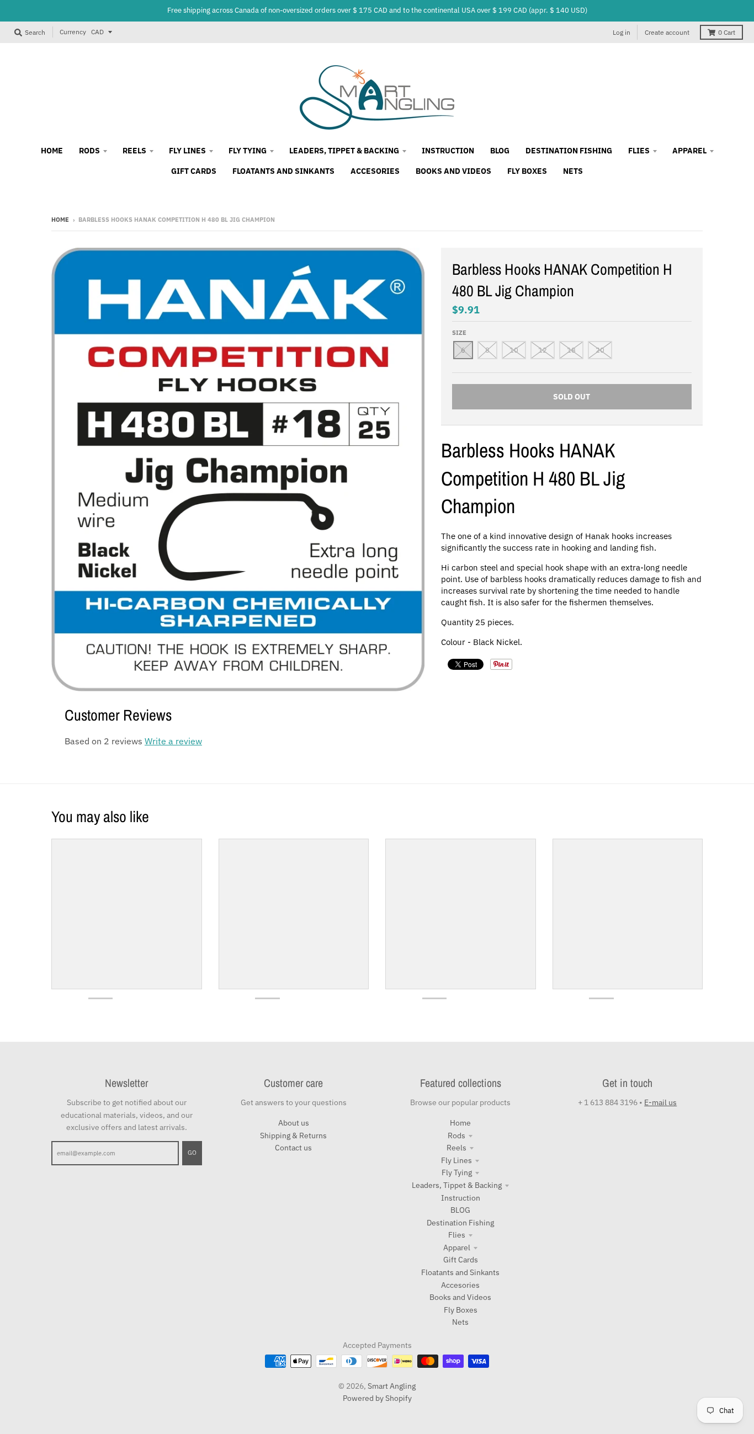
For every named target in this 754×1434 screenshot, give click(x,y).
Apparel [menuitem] (689, 151)
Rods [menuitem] (89, 151)
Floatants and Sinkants (460, 1272)
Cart (726, 32)
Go (192, 1152)
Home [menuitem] (52, 151)
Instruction (460, 1198)
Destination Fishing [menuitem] (568, 151)
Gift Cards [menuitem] (193, 171)
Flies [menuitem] (639, 151)
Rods (456, 1135)
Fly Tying (457, 1172)
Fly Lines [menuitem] (187, 151)
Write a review (173, 741)
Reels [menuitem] (134, 151)
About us (293, 1123)
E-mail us (660, 1102)
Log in (621, 32)
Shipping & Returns (293, 1135)
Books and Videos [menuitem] (453, 171)
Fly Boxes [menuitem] (527, 171)
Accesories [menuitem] (375, 171)
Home (60, 219)
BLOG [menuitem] (499, 151)
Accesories (460, 1285)
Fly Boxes (460, 1310)
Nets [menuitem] (573, 171)
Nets (460, 1322)
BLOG (460, 1210)
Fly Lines (456, 1160)
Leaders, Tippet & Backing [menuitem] (344, 151)
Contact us (293, 1148)
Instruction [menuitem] (448, 151)
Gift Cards (460, 1260)
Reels (456, 1148)
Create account (667, 32)
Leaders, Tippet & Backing (457, 1185)
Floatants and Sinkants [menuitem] (283, 171)
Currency (73, 32)
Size (459, 333)
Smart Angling (392, 1386)
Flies (456, 1235)
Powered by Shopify (377, 1398)
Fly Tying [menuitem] (248, 151)
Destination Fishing (460, 1223)
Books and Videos (460, 1297)
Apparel (456, 1247)
